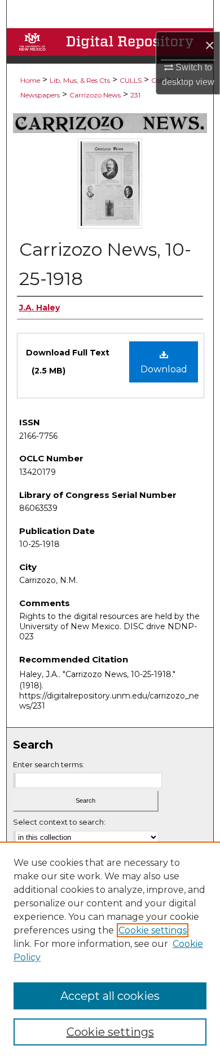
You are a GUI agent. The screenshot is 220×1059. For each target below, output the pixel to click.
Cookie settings (152, 930)
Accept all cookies (110, 996)
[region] (110, 950)
